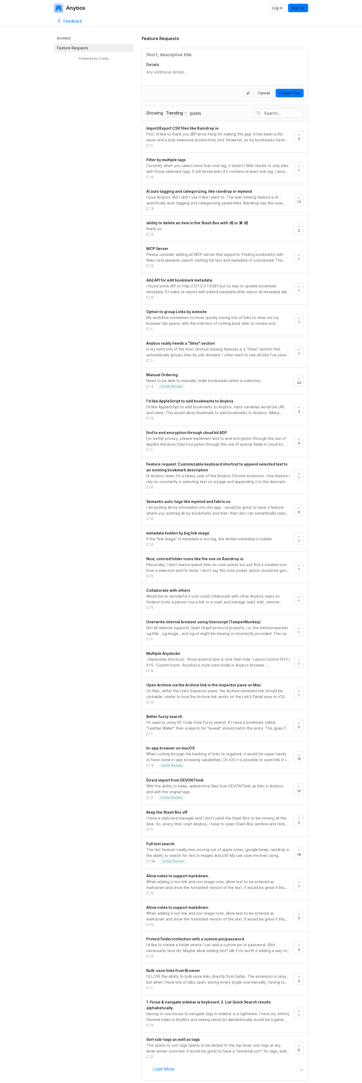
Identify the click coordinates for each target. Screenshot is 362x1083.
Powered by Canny (94, 58)
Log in (277, 8)
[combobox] (176, 113)
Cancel (264, 93)
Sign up (298, 8)
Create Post (289, 93)
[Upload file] (248, 93)
